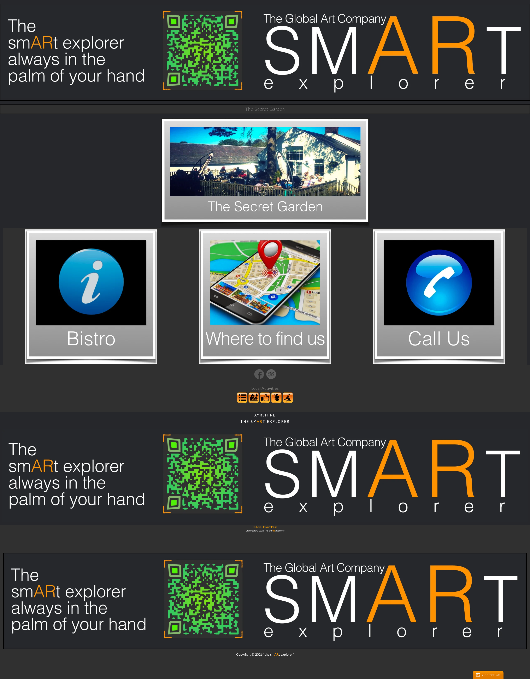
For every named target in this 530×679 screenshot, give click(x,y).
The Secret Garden (265, 109)
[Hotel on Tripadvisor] (271, 378)
